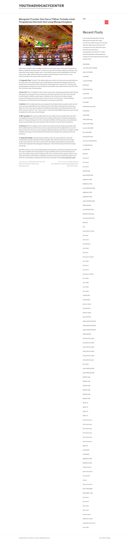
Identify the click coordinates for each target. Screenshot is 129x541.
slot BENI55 (86, 244)
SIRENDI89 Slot (88, 89)
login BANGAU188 (88, 368)
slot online (86, 248)
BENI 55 (85, 403)
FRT (109, 538)
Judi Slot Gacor (87, 467)
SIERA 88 (86, 85)
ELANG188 (86, 149)
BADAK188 (86, 171)
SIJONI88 (86, 102)
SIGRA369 (86, 111)
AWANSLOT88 (87, 179)
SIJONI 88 (86, 93)
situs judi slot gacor (88, 360)
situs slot (85, 235)
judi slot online (87, 304)
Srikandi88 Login (88, 493)
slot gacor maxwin (88, 257)
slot (84, 227)
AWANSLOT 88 (87, 184)
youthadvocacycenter (41, 6)
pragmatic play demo (89, 523)
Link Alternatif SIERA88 (90, 68)
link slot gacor (87, 514)
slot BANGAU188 (88, 209)
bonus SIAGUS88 (88, 128)
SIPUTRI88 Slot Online (68, 157)
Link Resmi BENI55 (89, 218)
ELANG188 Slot (87, 145)
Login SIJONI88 (87, 98)
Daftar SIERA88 (88, 72)
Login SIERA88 (87, 81)
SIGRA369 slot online (89, 106)
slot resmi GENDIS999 (90, 141)
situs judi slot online (88, 231)
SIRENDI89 (86, 295)
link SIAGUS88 (87, 132)
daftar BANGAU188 (89, 201)
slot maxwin (86, 476)
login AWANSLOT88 (89, 188)
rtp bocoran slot (87, 484)
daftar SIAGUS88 (88, 124)
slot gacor (86, 265)
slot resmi (86, 158)
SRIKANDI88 (87, 334)
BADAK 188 (86, 377)
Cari (84, 19)
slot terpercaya (87, 420)
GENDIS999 (86, 308)
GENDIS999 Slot (88, 136)
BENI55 (85, 154)
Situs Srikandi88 (87, 488)
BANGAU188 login (88, 214)
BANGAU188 (87, 205)
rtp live (85, 480)
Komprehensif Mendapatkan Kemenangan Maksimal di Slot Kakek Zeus (65, 164)
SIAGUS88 (86, 115)
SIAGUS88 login (87, 119)
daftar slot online (88, 519)
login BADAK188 (88, 175)
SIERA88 (86, 76)
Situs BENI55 (87, 317)
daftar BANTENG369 (89, 321)
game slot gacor (88, 471)
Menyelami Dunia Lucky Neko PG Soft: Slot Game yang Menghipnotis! (32, 164)
